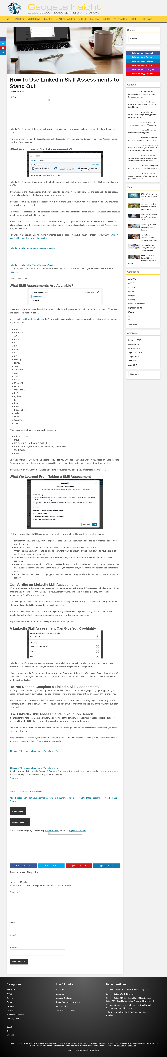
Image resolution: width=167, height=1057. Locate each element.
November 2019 (134, 344)
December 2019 (134, 340)
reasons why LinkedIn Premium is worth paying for (39, 741)
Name (13, 922)
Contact (147, 19)
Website (13, 947)
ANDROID (132, 279)
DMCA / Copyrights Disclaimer (68, 1002)
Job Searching (30, 791)
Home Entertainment (136, 304)
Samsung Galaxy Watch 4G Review (120, 994)
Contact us (60, 990)
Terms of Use (120, 1045)
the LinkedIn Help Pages (33, 319)
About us (60, 994)
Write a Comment (19, 823)
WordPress (78, 1050)
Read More (15, 272)
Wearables (120, 19)
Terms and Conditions (65, 1010)
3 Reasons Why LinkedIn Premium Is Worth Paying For (34, 751)
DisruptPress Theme (92, 1050)
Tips (130, 320)
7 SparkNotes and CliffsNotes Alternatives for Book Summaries (38, 798)
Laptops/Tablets (65, 19)
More (133, 19)
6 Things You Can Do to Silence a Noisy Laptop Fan (127, 990)
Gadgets (19, 19)
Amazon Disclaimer (64, 998)
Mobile (82, 19)
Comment (15, 892)
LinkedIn (38, 791)
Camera (94, 19)
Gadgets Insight (64, 6)
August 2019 (133, 357)
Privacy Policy (62, 1006)
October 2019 (134, 348)
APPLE (131, 283)
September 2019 (135, 352)
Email (13, 935)
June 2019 (132, 365)
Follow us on (142, 53)
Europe (106, 19)
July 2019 (132, 361)
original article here (77, 830)
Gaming (48, 19)
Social (13, 96)
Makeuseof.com (52, 830)
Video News (34, 19)
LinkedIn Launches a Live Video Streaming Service (32, 248)
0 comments (17, 812)
